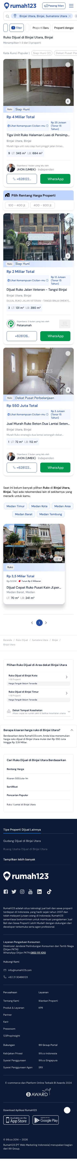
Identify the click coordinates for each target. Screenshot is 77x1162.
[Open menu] (71, 5)
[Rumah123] (20, 5)
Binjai (55, 640)
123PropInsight (11, 1035)
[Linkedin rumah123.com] (39, 891)
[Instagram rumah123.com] (22, 891)
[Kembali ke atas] (67, 1110)
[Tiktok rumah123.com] (49, 891)
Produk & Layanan (13, 1007)
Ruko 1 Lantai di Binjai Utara (21, 804)
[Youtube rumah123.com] (30, 891)
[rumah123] (38, 877)
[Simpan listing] (68, 64)
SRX (41, 1067)
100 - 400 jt (16, 205)
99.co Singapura (48, 1060)
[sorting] (27, 28)
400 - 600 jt (42, 205)
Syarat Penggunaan (14, 1060)
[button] (39, 16)
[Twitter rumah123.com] (13, 891)
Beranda (7, 640)
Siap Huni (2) (42, 53)
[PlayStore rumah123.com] (46, 1120)
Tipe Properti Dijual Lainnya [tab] (22, 829)
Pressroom (9, 1028)
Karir (5, 1021)
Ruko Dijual (22, 640)
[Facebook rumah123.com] (5, 891)
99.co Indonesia (48, 1053)
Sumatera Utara (40, 640)
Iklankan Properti (48, 1000)
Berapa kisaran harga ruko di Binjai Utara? (31, 730)
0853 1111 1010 (38, 952)
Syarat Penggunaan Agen (17, 1067)
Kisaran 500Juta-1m (17, 778)
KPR (41, 1007)
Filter (17, 28)
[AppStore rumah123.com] (16, 1120)
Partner (7, 1014)
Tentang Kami (11, 1000)
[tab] (38, 769)
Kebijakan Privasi (13, 1053)
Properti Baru (41, 28)
